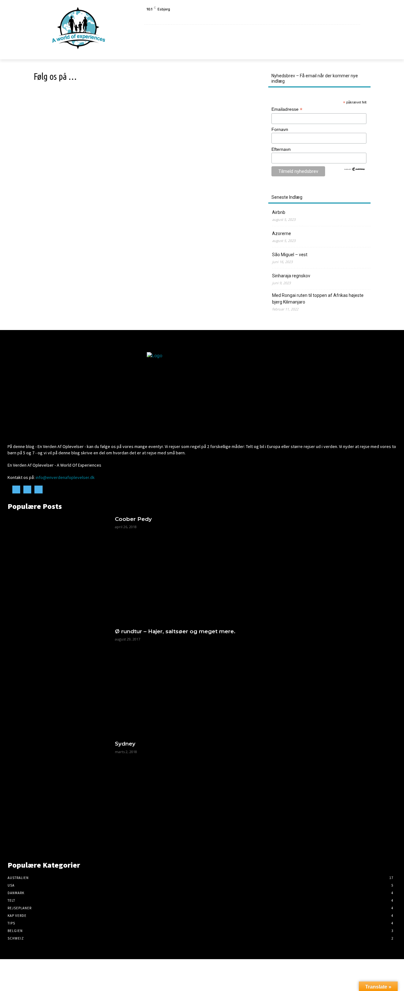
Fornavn (279, 129)
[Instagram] (352, 17)
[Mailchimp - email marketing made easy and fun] (354, 169)
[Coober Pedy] (58, 566)
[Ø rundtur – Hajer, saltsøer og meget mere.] (58, 678)
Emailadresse (286, 109)
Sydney (125, 743)
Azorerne (281, 233)
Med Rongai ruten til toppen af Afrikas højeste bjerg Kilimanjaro (318, 298)
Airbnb (278, 212)
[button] (352, 50)
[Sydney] (58, 790)
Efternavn (281, 149)
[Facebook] (345, 17)
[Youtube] (359, 17)
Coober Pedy (133, 519)
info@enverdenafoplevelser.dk (65, 477)
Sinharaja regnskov (291, 275)
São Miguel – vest (289, 254)
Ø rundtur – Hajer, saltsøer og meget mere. (175, 631)
